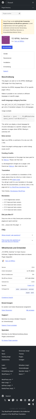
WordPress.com (7, 379)
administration (23, 289)
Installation (6, 62)
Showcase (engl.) (24, 351)
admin (17, 289)
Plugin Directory (6, 7)
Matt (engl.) (6, 382)
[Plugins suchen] (19, 13)
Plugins (21, 357)
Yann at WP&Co (19, 41)
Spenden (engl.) (24, 371)
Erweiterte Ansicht (7, 297)
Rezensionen (7, 58)
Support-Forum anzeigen (9, 325)
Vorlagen (21, 360)
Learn (3, 365)
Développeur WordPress (17, 191)
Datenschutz (6, 360)
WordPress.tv (7, 374)
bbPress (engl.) (7, 385)
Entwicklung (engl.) (7, 371)
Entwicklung (7, 67)
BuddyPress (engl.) (8, 388)
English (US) (31, 285)
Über (3, 351)
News (3, 354)
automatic (31, 289)
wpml (32, 292)
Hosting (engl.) (6, 357)
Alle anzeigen (30, 310)
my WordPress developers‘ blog (19, 187)
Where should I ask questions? (11, 235)
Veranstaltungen (24, 368)
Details (5, 54)
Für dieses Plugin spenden (10, 340)
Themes (21, 354)
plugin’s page (16, 179)
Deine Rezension (7, 310)
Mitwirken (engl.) (24, 365)
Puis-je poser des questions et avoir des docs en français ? (11, 240)
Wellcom (6, 160)
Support (5, 71)
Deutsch (8, 396)
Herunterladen (7, 47)
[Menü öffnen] (33, 2)
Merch (21, 374)
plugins (28, 292)
